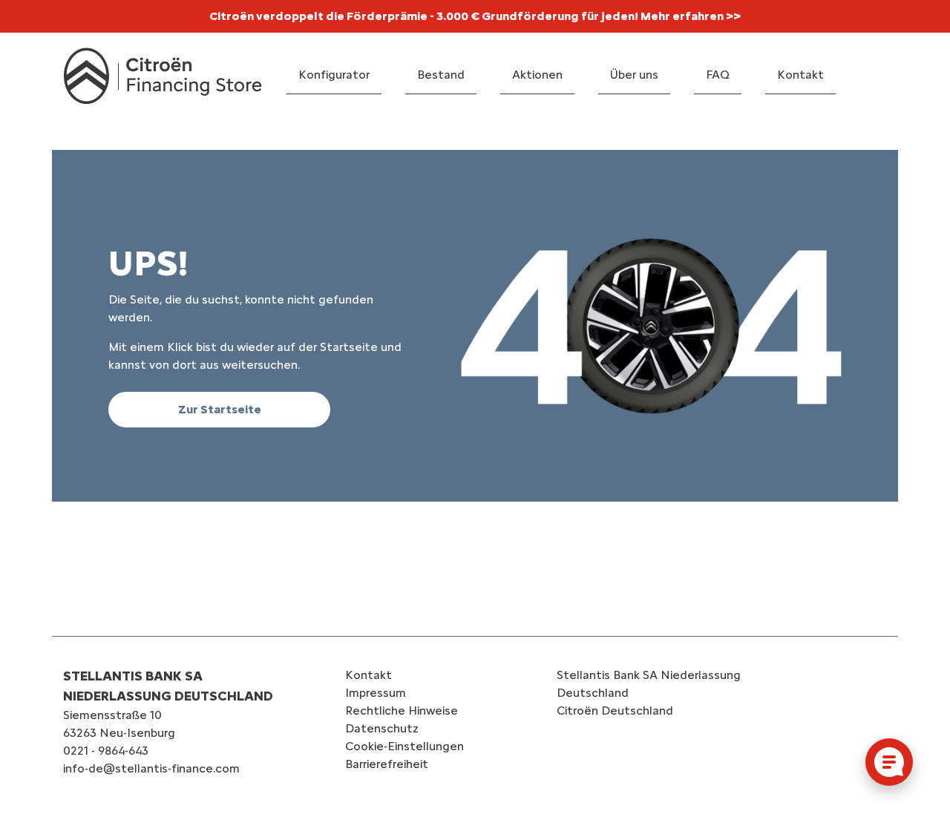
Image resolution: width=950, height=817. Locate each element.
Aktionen (537, 75)
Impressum (375, 693)
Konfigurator (334, 75)
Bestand (441, 75)
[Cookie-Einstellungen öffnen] (889, 762)
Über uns (634, 75)
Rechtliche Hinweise (401, 710)
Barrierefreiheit (386, 764)
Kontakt (800, 75)
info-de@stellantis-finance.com (151, 768)
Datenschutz (382, 728)
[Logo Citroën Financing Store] (163, 76)
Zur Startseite (219, 409)
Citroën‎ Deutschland (615, 710)
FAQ (718, 75)
